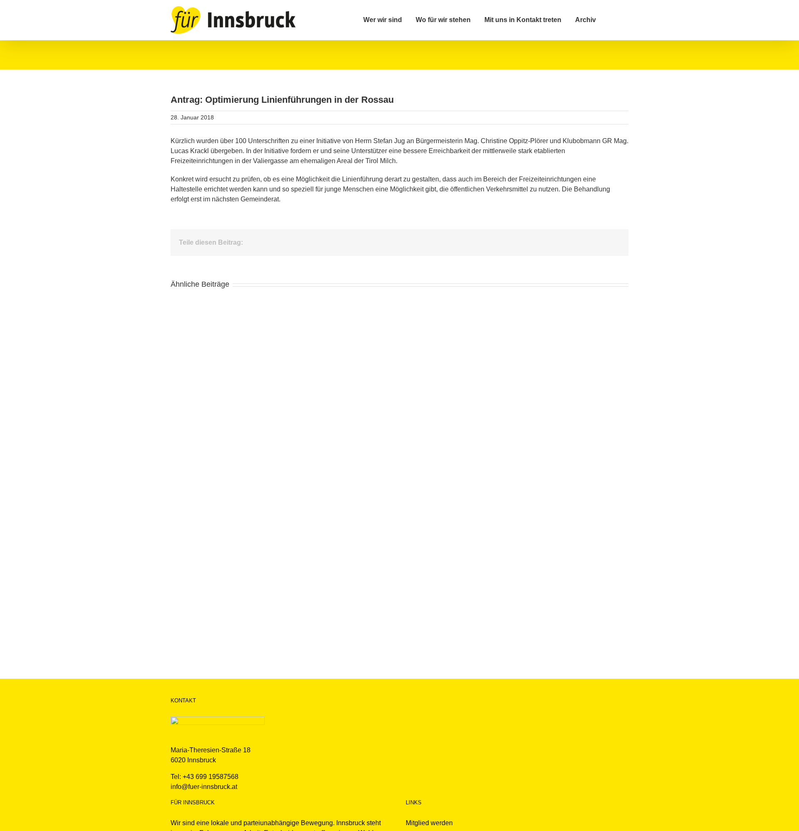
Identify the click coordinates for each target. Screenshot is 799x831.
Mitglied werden (429, 822)
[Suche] (612, 20)
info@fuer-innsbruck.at (204, 786)
